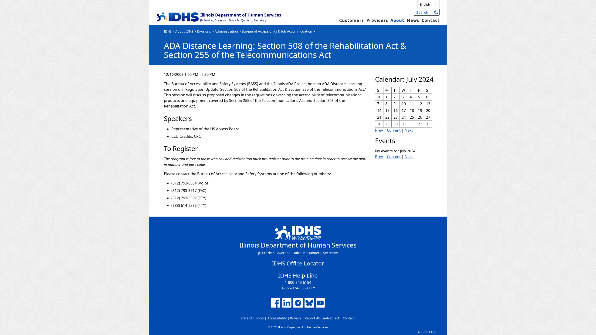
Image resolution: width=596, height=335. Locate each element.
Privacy (295, 318)
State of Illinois (252, 318)
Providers (377, 20)
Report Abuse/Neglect (322, 318)
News (413, 20)
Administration (226, 31)
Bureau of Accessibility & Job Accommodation (277, 31)
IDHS (168, 31)
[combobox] (428, 4)
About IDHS (184, 31)
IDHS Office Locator (298, 263)
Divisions (204, 31)
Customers (351, 20)
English (425, 4)
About (397, 20)
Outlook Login (429, 331)
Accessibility (277, 318)
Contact (431, 20)
